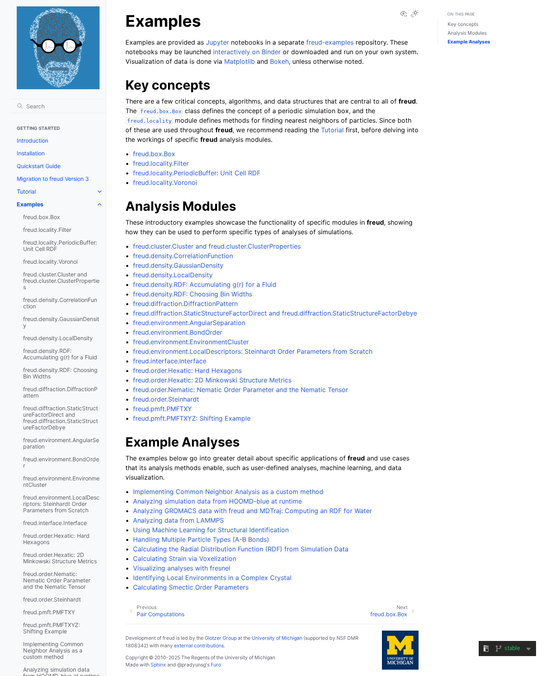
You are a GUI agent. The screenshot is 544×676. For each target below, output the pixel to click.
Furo (216, 665)
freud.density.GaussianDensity (61, 322)
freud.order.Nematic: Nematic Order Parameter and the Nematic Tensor (56, 580)
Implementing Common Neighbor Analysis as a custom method (53, 650)
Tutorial (26, 191)
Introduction (32, 140)
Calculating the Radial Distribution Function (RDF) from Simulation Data (240, 549)
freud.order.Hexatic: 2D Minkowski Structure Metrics (60, 557)
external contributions (199, 646)
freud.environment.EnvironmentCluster (61, 481)
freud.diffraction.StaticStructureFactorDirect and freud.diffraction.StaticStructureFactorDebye (60, 418)
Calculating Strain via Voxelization (184, 558)
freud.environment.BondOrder (61, 462)
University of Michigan (277, 638)
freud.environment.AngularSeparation (61, 443)
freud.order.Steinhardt (52, 599)
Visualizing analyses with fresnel (181, 568)
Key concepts (463, 24)
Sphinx (158, 665)
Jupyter (217, 42)
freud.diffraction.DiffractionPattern (60, 392)
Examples (30, 204)
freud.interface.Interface (55, 522)
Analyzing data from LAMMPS (178, 520)
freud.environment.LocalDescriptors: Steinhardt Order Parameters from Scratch (61, 503)
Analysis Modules (467, 33)
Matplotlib (239, 61)
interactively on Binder (247, 52)
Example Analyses (469, 42)
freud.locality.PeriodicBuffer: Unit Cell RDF (60, 245)
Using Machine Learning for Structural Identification (211, 530)
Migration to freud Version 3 (53, 178)
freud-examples (330, 42)
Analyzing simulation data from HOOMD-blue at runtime (217, 501)
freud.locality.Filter (47, 229)
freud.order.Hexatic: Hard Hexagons (56, 538)
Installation (31, 153)
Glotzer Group (221, 638)
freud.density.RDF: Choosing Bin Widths (60, 373)
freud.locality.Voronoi (50, 261)
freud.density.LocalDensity (58, 338)
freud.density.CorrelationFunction (60, 303)
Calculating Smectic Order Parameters (191, 587)
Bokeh (279, 61)
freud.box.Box (41, 217)
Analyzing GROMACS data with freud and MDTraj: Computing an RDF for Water (252, 511)
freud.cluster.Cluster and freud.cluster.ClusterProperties (61, 280)
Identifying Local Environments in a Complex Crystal (212, 578)
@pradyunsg (191, 665)
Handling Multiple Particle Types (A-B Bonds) (201, 539)
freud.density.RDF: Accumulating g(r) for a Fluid (60, 354)
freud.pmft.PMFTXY (49, 612)
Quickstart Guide (39, 166)
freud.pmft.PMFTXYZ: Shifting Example (51, 628)
